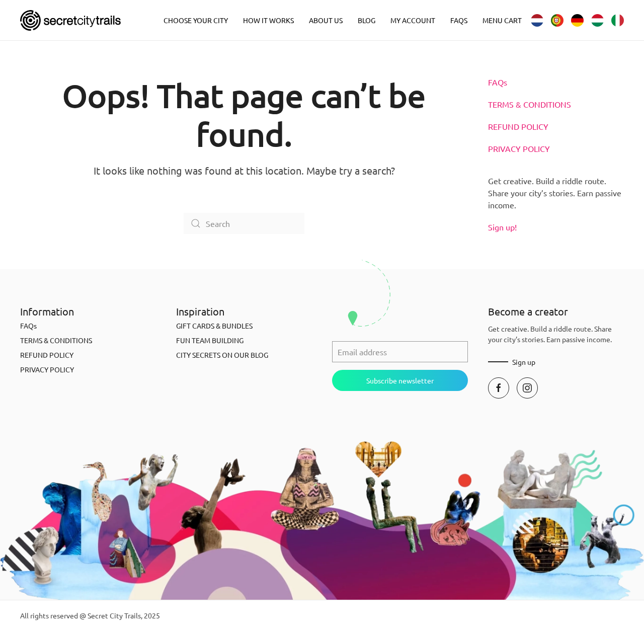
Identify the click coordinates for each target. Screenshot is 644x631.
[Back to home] (70, 20)
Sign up (523, 361)
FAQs (458, 20)
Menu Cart (502, 20)
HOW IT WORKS (268, 20)
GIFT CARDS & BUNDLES (214, 325)
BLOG (366, 20)
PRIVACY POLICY (519, 148)
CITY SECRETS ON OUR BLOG (222, 354)
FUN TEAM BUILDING (210, 340)
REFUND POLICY (518, 126)
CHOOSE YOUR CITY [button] (196, 20)
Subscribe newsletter (400, 380)
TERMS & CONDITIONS (529, 104)
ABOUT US (326, 20)
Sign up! (502, 227)
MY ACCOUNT (412, 20)
